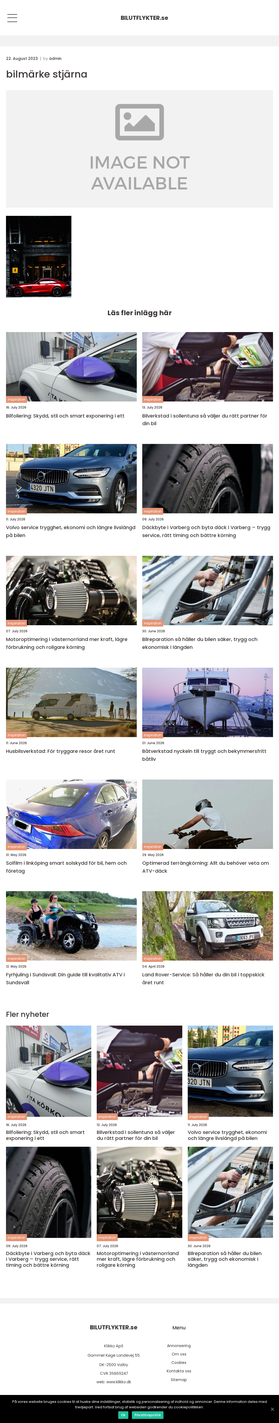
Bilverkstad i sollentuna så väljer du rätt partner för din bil (204, 419)
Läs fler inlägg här (139, 313)
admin (55, 58)
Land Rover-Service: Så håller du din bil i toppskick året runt (203, 978)
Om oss (179, 1354)
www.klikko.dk (118, 1382)
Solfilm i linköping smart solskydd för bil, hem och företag (66, 867)
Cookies (178, 1362)
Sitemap (179, 1379)
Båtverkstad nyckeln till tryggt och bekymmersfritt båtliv (204, 755)
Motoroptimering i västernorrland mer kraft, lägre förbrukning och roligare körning (67, 643)
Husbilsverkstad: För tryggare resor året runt (60, 751)
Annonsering (179, 1345)
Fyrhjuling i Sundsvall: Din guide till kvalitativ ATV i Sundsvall (65, 978)
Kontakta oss (179, 1371)
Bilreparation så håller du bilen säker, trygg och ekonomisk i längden (199, 643)
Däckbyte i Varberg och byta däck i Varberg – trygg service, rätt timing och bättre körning (206, 531)
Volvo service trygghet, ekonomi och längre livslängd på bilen (70, 531)
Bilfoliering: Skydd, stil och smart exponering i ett (65, 415)
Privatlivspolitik (148, 1415)
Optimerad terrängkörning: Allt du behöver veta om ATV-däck (205, 867)
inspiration (16, 399)
